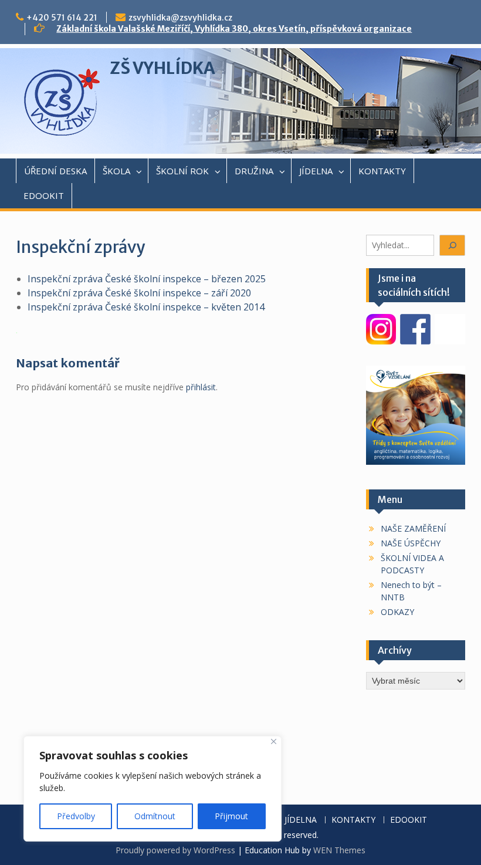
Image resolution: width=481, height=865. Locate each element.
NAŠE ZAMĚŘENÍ (413, 528)
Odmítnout (154, 816)
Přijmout (231, 816)
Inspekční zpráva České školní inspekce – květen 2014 (146, 306)
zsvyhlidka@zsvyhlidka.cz (180, 17)
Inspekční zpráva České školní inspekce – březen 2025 (147, 278)
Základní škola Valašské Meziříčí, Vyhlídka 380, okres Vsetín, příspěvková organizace (234, 28)
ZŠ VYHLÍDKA (162, 68)
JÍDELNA (316, 171)
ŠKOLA (116, 171)
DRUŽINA (254, 171)
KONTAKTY (382, 171)
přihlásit (201, 387)
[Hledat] (452, 245)
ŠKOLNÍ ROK (182, 171)
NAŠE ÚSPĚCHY (411, 543)
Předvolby (76, 816)
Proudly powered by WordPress (175, 850)
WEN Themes (339, 850)
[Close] (273, 741)
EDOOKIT (43, 195)
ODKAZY (397, 611)
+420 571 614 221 (61, 17)
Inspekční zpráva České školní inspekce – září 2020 (139, 292)
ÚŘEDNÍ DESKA (55, 171)
